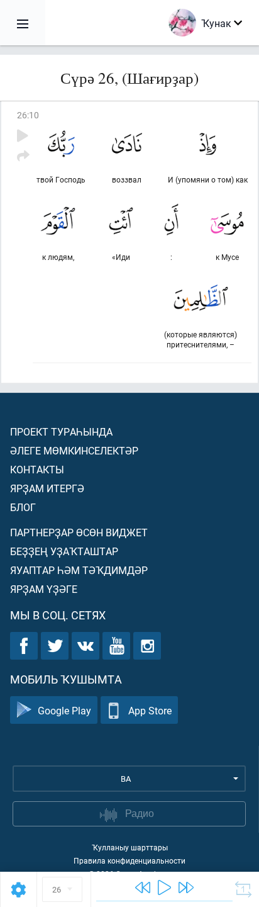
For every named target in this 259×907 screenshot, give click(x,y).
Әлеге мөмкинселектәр (74, 450)
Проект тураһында (61, 431)
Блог (23, 507)
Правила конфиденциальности (129, 860)
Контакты (37, 469)
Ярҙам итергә (47, 488)
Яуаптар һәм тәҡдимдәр (79, 570)
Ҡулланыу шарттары (130, 847)
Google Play (64, 710)
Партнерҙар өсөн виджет (79, 532)
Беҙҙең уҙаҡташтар (64, 551)
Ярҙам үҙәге (43, 588)
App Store (150, 710)
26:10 (28, 115)
